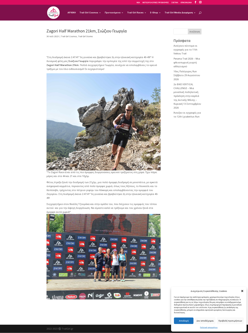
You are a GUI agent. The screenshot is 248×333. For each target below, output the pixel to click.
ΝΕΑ (138, 3)
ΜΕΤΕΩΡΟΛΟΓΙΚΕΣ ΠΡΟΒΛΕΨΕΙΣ (156, 3)
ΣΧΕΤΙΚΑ (174, 3)
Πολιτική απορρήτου (209, 327)
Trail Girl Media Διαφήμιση (179, 13)
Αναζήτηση (194, 31)
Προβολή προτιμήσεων (230, 320)
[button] (242, 291)
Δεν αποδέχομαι (205, 320)
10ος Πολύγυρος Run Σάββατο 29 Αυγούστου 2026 (187, 75)
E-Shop (154, 13)
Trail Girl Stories (85, 36)
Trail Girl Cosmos (89, 13)
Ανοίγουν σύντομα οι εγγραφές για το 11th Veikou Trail (185, 49)
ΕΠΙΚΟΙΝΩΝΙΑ (186, 3)
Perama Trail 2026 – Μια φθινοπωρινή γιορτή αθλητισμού (187, 62)
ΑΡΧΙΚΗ (71, 13)
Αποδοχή (184, 320)
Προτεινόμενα (113, 13)
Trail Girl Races (135, 13)
